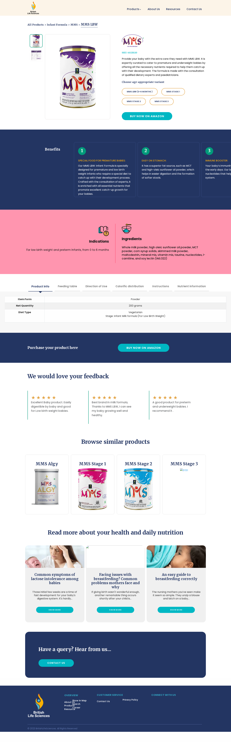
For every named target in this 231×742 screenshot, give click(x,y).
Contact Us (194, 9)
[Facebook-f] (152, 700)
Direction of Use (96, 286)
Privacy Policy (130, 699)
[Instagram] (157, 700)
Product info (40, 286)
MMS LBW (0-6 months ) (140, 91)
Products (69, 705)
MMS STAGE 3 (162, 101)
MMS (74, 24)
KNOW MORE (55, 610)
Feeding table (67, 286)
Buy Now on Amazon (147, 116)
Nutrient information (192, 286)
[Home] (33, 8)
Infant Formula (57, 24)
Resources (173, 9)
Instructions (160, 286)
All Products (36, 24)
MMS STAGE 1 (173, 91)
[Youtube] (163, 700)
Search (76, 704)
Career (76, 707)
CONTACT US (56, 663)
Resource (69, 709)
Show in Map (79, 700)
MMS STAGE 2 (134, 101)
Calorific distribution (130, 286)
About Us (154, 9)
